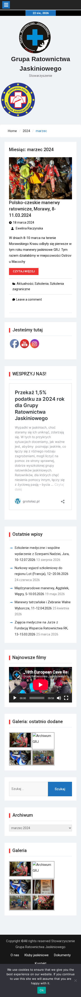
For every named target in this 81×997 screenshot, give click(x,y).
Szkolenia (42, 283)
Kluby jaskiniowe (37, 955)
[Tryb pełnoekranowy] (66, 698)
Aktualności (25, 283)
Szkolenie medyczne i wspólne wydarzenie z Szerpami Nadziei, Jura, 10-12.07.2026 (42, 554)
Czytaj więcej (24, 271)
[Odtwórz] (15, 698)
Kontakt (40, 963)
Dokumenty (62, 955)
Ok (42, 990)
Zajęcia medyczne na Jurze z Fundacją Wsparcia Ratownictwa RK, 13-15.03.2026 (41, 628)
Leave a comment (29, 299)
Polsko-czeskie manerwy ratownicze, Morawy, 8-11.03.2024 (34, 209)
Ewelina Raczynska (29, 228)
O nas (15, 955)
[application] (40, 684)
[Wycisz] (59, 698)
